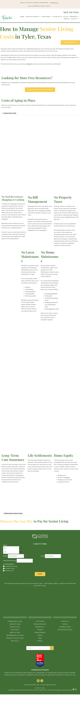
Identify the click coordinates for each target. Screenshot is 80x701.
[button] (40, 42)
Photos (66, 19)
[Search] (52, 648)
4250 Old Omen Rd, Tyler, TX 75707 (35, 684)
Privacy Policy (29, 690)
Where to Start (15, 632)
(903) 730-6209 (70, 12)
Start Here (46, 16)
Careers (65, 624)
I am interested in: (8, 564)
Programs (73, 16)
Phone (5, 556)
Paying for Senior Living (14, 638)
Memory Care (9, 570)
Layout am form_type (9, 560)
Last (20, 552)
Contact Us (65, 621)
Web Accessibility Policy (40, 690)
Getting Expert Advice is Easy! (13, 513)
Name (5, 545)
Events (65, 16)
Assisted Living (9, 568)
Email (43, 556)
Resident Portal (65, 627)
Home (22, 16)
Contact (74, 19)
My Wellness (40, 627)
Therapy (40, 629)
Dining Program (40, 632)
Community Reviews (65, 629)
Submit (40, 574)
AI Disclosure (51, 690)
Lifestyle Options (32, 16)
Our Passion (40, 621)
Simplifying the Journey (14, 635)
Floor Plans (57, 16)
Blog (40, 638)
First (20, 548)
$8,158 (29, 64)
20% (67, 217)
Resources (15, 641)
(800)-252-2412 (71, 675)
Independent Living (11, 566)
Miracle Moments (40, 624)
